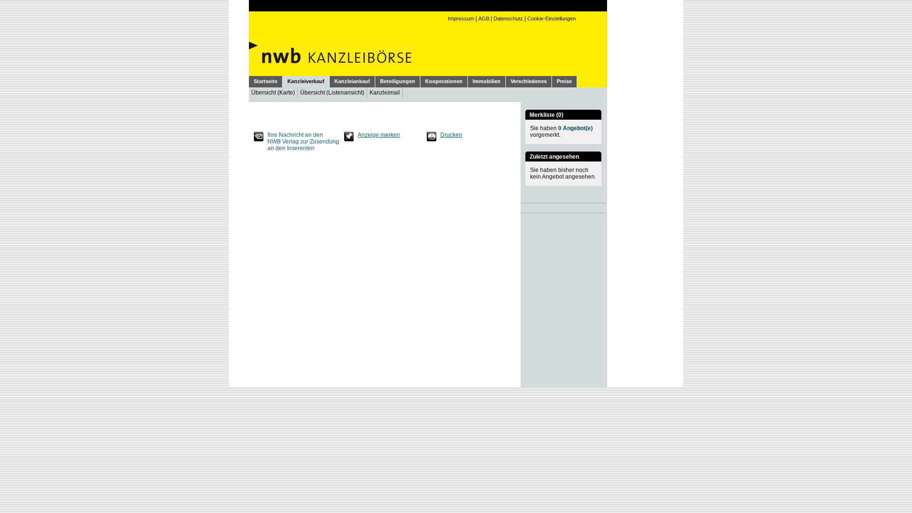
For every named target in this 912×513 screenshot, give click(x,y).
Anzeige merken (379, 135)
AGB (483, 18)
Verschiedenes (529, 81)
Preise (564, 81)
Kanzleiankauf (352, 81)
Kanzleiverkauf (305, 81)
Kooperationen (444, 81)
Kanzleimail (385, 92)
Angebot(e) (575, 128)
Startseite (265, 81)
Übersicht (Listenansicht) (332, 92)
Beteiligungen (397, 81)
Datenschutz (508, 18)
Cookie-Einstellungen (551, 18)
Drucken (451, 135)
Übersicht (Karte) (273, 92)
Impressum (461, 18)
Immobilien (487, 81)
